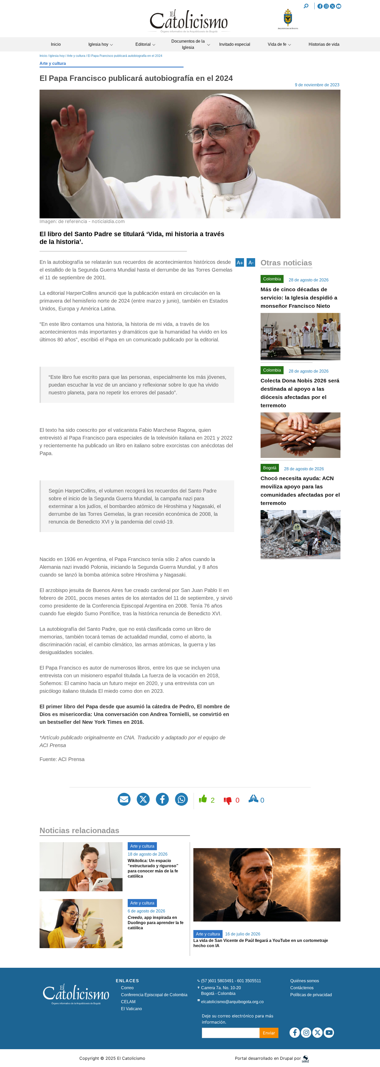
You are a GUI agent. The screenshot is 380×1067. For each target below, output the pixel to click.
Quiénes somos (304, 981)
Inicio (56, 44)
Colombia (272, 279)
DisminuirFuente (251, 262)
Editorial (143, 44)
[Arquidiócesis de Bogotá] (288, 28)
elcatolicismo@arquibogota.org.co (232, 1002)
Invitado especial (234, 44)
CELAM (128, 1002)
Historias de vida (324, 44)
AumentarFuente (239, 262)
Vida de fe (277, 44)
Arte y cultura (76, 56)
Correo (127, 988)
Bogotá (269, 468)
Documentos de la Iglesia (188, 44)
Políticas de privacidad (311, 995)
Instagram (326, 6)
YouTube (338, 6)
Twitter (332, 6)
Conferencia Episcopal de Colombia (154, 995)
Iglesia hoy (98, 44)
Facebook (320, 6)
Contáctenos (302, 988)
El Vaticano (131, 1009)
